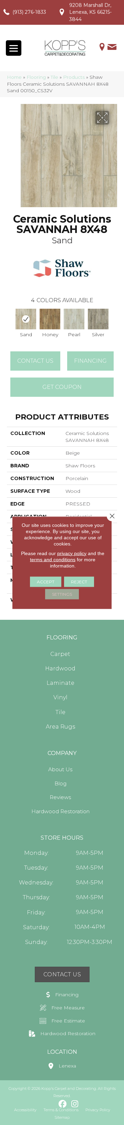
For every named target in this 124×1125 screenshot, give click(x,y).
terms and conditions (52, 559)
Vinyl (60, 697)
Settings (62, 593)
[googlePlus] (51, 1104)
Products (74, 77)
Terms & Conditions (61, 1109)
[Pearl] (74, 319)
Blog (60, 783)
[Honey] (50, 319)
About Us (60, 769)
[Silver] (98, 319)
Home (14, 77)
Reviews (60, 797)
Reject (79, 581)
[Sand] (26, 319)
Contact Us (35, 361)
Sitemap (62, 1117)
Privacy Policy (97, 1109)
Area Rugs (60, 726)
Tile (54, 77)
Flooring (36, 77)
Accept (45, 581)
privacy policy (71, 553)
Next (113, 320)
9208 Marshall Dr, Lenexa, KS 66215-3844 (90, 12)
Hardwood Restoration (60, 811)
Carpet (60, 654)
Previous (10, 320)
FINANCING (90, 361)
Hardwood (60, 668)
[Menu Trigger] (13, 48)
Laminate (60, 683)
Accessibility (25, 1109)
